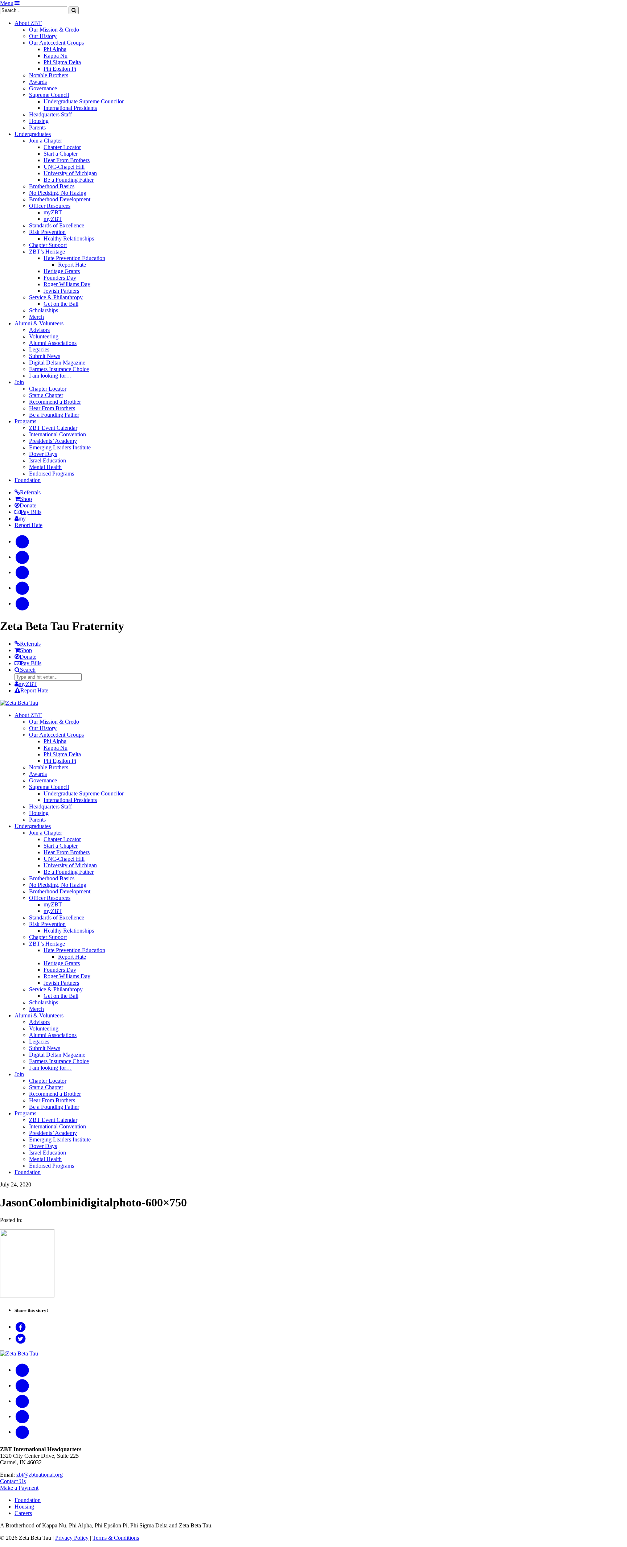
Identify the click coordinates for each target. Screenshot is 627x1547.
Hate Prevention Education (74, 258)
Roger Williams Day (67, 284)
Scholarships (43, 310)
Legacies (39, 349)
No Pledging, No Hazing (57, 193)
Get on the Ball (61, 304)
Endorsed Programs (51, 473)
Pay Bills (31, 512)
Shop (26, 499)
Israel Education (47, 460)
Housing (39, 121)
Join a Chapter (45, 140)
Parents (37, 127)
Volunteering (43, 336)
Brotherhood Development (59, 199)
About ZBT (28, 23)
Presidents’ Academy (53, 441)
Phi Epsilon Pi (60, 69)
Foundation (28, 480)
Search (28, 670)
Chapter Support (48, 245)
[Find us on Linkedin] (22, 603)
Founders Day (60, 278)
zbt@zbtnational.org (39, 1475)
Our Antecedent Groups (56, 43)
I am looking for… (50, 376)
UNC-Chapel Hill (64, 167)
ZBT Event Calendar (53, 428)
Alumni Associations (53, 343)
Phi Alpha (55, 49)
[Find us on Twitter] (22, 588)
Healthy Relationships (69, 238)
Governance (43, 88)
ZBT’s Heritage (47, 251)
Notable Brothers (48, 75)
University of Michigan (70, 173)
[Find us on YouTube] (22, 572)
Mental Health (45, 467)
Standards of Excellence (56, 225)
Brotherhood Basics (51, 186)
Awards (38, 82)
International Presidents (70, 108)
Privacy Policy (72, 1538)
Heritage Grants (62, 271)
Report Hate (72, 265)
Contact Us (13, 1481)
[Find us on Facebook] (22, 541)
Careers (23, 1513)
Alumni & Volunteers (39, 323)
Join (19, 382)
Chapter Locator (62, 147)
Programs (25, 421)
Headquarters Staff (50, 114)
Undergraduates (33, 134)
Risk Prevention (47, 232)
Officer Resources (49, 206)
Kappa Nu (55, 56)
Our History (43, 36)
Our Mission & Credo (54, 29)
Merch (36, 317)
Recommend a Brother (55, 402)
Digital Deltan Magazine (57, 362)
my (22, 518)
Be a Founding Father (69, 180)
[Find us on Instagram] (22, 557)
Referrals (30, 492)
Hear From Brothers (67, 160)
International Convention (57, 434)
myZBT (53, 212)
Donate (28, 505)
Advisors (39, 330)
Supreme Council (49, 95)
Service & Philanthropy (56, 297)
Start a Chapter (61, 154)
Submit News (44, 356)
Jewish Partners (61, 291)
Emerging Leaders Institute (60, 447)
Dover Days (43, 454)
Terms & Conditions (116, 1538)
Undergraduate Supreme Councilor (84, 101)
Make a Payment (19, 1488)
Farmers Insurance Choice (59, 369)
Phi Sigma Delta (62, 62)
